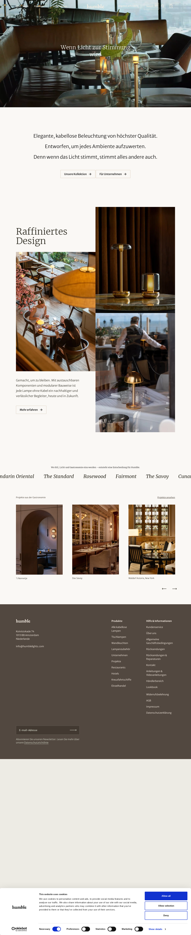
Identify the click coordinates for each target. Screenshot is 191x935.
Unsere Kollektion (75, 174)
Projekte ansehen (166, 497)
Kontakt (150, 665)
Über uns (151, 633)
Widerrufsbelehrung (157, 694)
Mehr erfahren (29, 409)
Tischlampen (118, 636)
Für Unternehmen (111, 174)
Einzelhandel (118, 685)
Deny (166, 915)
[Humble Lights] (95, 6)
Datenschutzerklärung (159, 712)
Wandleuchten (119, 643)
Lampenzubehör (120, 649)
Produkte (39, 6)
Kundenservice (154, 627)
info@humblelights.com (30, 646)
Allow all (166, 896)
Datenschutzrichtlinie (36, 742)
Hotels (115, 673)
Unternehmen (119, 655)
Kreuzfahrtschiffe (121, 679)
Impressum (152, 706)
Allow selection (166, 905)
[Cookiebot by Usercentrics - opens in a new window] (19, 929)
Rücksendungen (155, 649)
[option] (39, 544)
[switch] (82, 928)
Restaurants (118, 667)
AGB (148, 700)
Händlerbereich (155, 680)
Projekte (116, 661)
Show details (155, 929)
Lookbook (152, 687)
